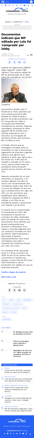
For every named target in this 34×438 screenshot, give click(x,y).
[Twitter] (13, 5)
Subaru (5, 312)
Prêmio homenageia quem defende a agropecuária (21, 343)
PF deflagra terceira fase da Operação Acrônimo (23, 333)
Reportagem (6, 319)
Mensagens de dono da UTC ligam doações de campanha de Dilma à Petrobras (22, 353)
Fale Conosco (26, 426)
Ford (18, 300)
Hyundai (13, 312)
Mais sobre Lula (8, 277)
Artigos (19, 426)
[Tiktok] (28, 5)
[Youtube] (24, 5)
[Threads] (32, 5)
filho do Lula (17, 304)
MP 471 (24, 308)
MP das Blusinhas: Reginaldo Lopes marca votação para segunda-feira (18, 410)
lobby (11, 300)
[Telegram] (5, 5)
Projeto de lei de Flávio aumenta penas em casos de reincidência (17, 371)
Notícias (7, 22)
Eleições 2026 (17, 22)
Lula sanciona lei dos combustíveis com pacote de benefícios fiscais (18, 380)
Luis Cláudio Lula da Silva (11, 308)
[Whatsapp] (2, 5)
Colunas (12, 426)
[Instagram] (20, 5)
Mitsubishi (6, 304)
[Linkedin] (16, 5)
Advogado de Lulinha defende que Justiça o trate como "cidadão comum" (18, 400)
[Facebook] (9, 5)
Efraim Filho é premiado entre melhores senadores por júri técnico (16, 389)
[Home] (17, 10)
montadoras (27, 300)
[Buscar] (31, 1)
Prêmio (27, 22)
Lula (4, 300)
